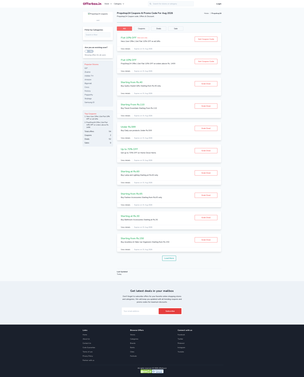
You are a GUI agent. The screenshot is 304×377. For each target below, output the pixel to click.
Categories (134, 339)
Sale (176, 28)
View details (125, 49)
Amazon (88, 79)
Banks (132, 347)
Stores (132, 335)
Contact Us (87, 343)
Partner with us (88, 360)
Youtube (181, 352)
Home (206, 13)
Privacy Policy (88, 356)
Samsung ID (90, 102)
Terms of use (88, 352)
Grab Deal (206, 83)
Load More (169, 258)
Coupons (141, 28)
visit (97, 20)
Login (218, 3)
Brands (132, 343)
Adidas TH (89, 75)
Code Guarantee (89, 347)
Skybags (88, 98)
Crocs (87, 87)
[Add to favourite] (111, 13)
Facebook (181, 335)
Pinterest (181, 343)
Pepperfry (89, 94)
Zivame (87, 72)
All (124, 28)
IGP (86, 68)
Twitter (180, 339)
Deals (158, 28)
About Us (86, 339)
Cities (132, 352)
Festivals (133, 356)
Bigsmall (88, 83)
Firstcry (88, 91)
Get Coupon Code (206, 39)
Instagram (181, 347)
